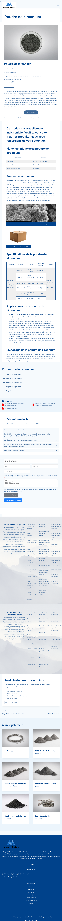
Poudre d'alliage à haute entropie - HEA (32, 542)
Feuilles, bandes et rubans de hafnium (32, 637)
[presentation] (15, 738)
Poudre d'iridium (32, 576)
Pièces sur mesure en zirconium (42, 642)
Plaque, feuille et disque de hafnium (32, 651)
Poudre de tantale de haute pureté (32, 563)
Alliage (31, 906)
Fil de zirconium (56, 635)
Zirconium (14, 702)
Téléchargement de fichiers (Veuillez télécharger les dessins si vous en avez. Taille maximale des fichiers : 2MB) (30, 490)
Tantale (31, 887)
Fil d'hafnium (31, 664)
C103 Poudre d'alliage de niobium (31, 526)
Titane (31, 903)
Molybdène (31, 892)
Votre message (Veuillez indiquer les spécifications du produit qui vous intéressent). (30, 475)
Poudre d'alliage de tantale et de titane (56, 554)
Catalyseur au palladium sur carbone (43, 572)
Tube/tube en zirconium (14, 691)
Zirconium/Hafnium (14, 12)
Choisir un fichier (11, 495)
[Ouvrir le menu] (58, 5)
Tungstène (31, 895)
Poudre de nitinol (44, 565)
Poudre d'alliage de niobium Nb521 (44, 533)
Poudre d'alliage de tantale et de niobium (56, 526)
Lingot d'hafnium (32, 644)
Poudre (7, 702)
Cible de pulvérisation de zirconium (44, 651)
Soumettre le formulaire (13, 500)
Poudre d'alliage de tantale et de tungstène (56, 563)
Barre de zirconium (54, 712)
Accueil (6, 12)
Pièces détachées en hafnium (31, 628)
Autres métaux (31, 897)
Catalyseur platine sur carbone (42, 593)
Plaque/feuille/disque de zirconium (13, 712)
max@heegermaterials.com (35, 117)
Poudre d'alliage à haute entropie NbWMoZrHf (44, 551)
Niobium (31, 889)
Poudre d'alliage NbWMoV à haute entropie (44, 542)
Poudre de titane (56, 569)
